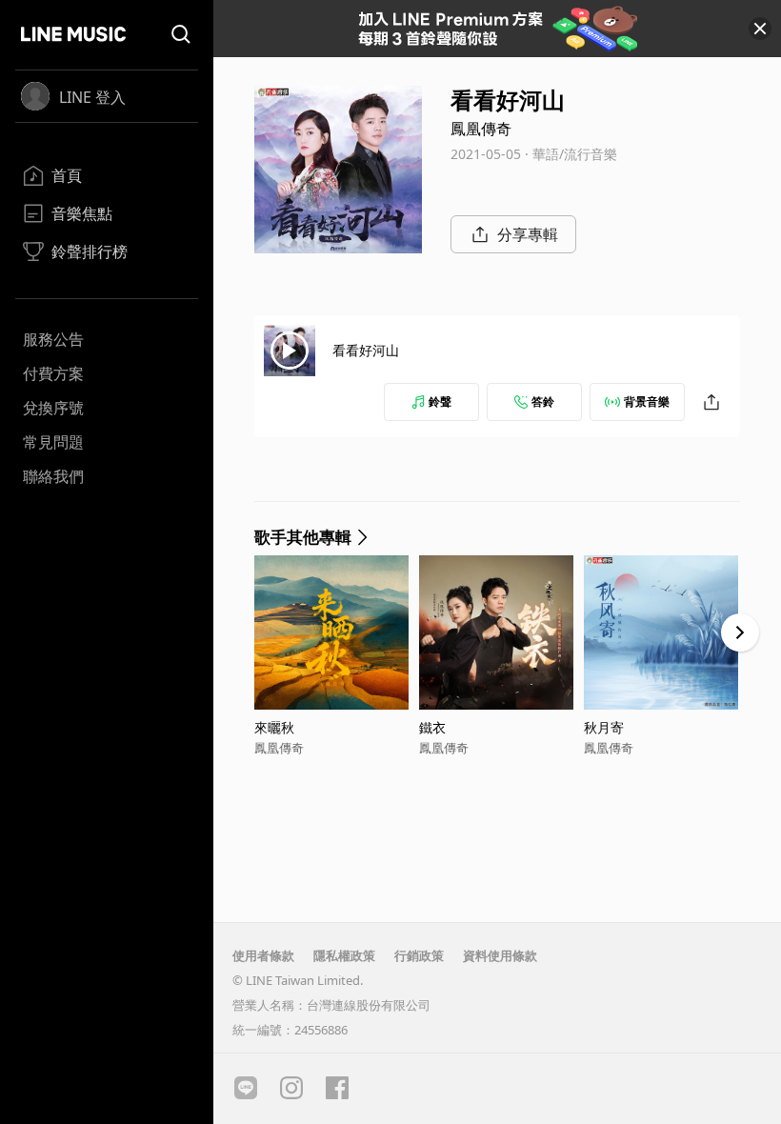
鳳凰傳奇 (481, 128)
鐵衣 (432, 727)
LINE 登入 (92, 97)
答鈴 (542, 401)
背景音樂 (647, 401)
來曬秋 (274, 727)
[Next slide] (740, 632)
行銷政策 (419, 955)
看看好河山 (365, 350)
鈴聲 (440, 401)
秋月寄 (604, 727)
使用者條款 (263, 955)
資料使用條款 (500, 955)
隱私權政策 (344, 955)
